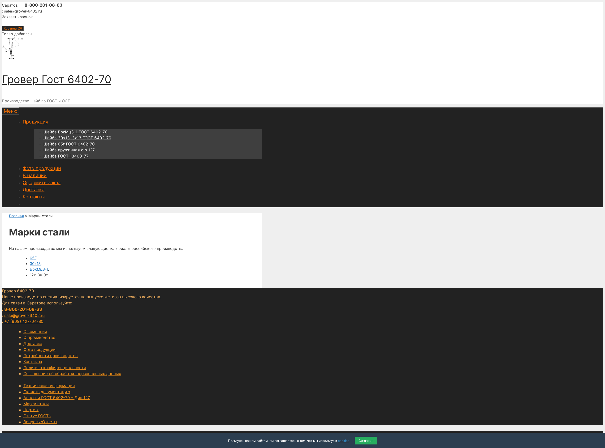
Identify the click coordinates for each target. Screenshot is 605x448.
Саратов (10, 5)
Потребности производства (50, 355)
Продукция (35, 122)
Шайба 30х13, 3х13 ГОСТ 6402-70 (77, 138)
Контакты (34, 197)
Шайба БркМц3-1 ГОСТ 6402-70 (75, 132)
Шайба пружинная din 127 (69, 150)
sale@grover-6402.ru (23, 11)
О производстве (39, 337)
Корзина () (13, 28)
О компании (35, 331)
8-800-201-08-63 (43, 5)
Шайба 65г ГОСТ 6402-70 (69, 144)
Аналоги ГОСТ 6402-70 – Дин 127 (56, 397)
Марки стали (36, 403)
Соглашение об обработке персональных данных (72, 373)
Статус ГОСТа (37, 416)
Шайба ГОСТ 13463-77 (66, 156)
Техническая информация (49, 385)
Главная (16, 215)
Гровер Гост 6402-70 (56, 79)
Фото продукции (42, 168)
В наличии (35, 175)
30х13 (35, 263)
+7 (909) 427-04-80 (23, 321)
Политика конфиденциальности (54, 367)
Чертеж (31, 409)
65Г (33, 258)
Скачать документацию (46, 391)
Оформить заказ (41, 182)
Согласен (366, 441)
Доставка (33, 189)
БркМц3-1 (39, 269)
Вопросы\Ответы (40, 421)
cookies (343, 441)
